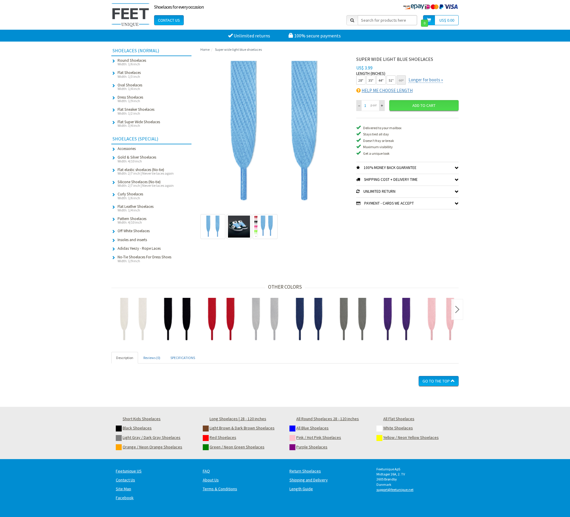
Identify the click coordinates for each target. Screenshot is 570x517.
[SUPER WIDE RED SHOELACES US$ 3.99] (221, 320)
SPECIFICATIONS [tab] (182, 357)
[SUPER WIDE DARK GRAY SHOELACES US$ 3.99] (353, 320)
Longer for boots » (425, 80)
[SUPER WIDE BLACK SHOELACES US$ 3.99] (177, 320)
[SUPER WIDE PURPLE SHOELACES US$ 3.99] (397, 320)
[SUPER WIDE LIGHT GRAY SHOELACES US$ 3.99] (265, 320)
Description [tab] (124, 357)
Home (205, 49)
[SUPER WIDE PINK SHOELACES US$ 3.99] (441, 320)
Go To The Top (436, 381)
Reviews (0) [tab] (151, 357)
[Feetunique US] (130, 15)
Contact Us (169, 20)
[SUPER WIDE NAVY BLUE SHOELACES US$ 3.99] (309, 320)
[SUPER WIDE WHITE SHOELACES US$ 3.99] (133, 320)
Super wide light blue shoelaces (238, 49)
